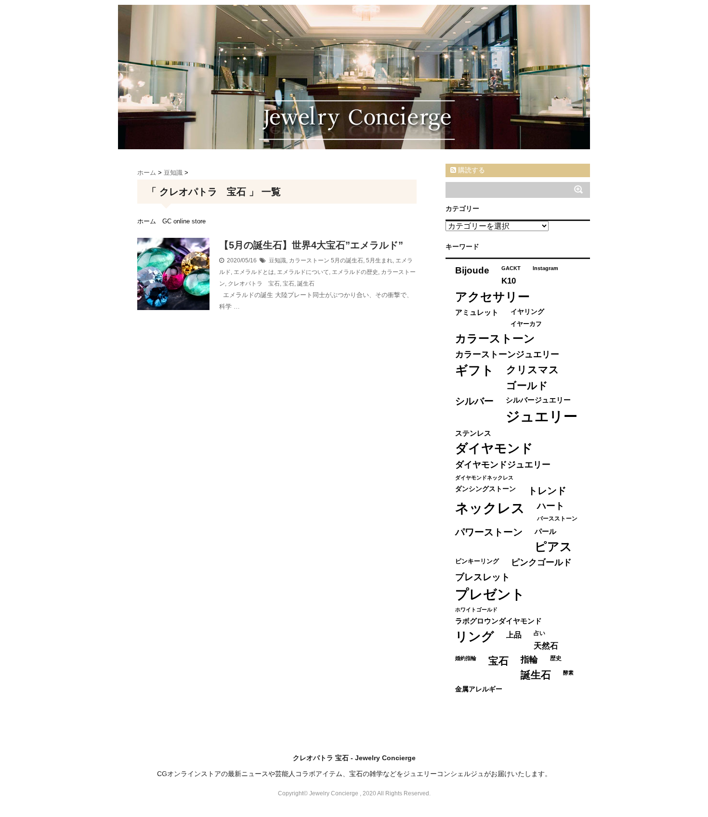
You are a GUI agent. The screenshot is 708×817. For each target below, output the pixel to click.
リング (474, 636)
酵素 (568, 672)
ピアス (553, 546)
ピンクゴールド (541, 562)
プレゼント (490, 594)
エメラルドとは (254, 272)
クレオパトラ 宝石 (254, 283)
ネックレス (490, 508)
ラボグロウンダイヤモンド (498, 621)
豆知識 (277, 260)
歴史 (556, 658)
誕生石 (306, 283)
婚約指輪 (465, 658)
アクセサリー (492, 296)
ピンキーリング (477, 561)
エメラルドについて (303, 272)
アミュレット (476, 312)
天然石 (546, 645)
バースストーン (557, 518)
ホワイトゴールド (476, 609)
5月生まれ (379, 260)
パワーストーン (489, 532)
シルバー (474, 401)
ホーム (146, 221)
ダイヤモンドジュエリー (503, 464)
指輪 (529, 659)
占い (539, 633)
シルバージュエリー (538, 400)
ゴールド (527, 385)
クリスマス (532, 369)
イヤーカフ (526, 323)
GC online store (184, 221)
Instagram (545, 268)
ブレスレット (482, 577)
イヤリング (527, 311)
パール (545, 531)
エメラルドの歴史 (355, 272)
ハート (550, 506)
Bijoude (472, 270)
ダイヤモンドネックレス (484, 477)
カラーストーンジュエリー (507, 354)
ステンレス (473, 433)
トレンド (547, 490)
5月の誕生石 (347, 260)
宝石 (288, 283)
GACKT (511, 268)
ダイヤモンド (494, 448)
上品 (514, 634)
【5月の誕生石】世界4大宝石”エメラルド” (311, 245)
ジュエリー (541, 416)
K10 (508, 280)
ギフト (474, 370)
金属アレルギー (478, 689)
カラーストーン (309, 260)
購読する (470, 170)
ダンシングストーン (485, 489)
